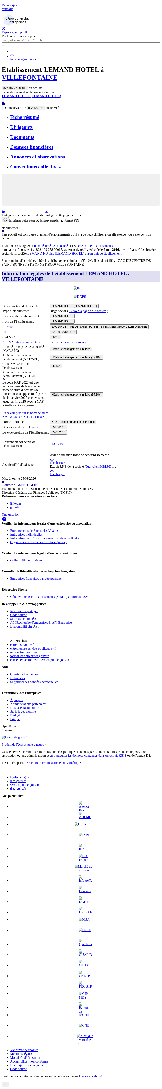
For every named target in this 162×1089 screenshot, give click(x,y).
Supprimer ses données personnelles (34, 682)
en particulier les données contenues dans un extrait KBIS (88, 755)
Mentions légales (21, 1054)
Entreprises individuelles (26, 534)
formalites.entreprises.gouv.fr (29, 656)
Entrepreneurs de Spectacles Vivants (34, 530)
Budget (15, 715)
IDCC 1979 (58, 444)
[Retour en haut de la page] (5, 1084)
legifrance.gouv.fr (22, 777)
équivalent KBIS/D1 (99, 466)
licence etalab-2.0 (90, 1076)
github (14, 507)
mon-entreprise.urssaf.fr (26, 652)
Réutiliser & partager (24, 611)
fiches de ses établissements (94, 246)
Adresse (7, 326)
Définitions (17, 678)
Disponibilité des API (24, 626)
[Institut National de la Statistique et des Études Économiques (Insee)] (81, 290)
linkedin (15, 503)
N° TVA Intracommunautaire (21, 342)
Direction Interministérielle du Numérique (53, 763)
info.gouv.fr (18, 781)
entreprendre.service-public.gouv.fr (33, 648)
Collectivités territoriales (26, 560)
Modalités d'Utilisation (25, 1057)
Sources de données (23, 619)
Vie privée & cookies (24, 1050)
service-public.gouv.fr (24, 785)
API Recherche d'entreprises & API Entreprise (41, 622)
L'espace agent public (24, 707)
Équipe (15, 719)
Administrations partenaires (28, 704)
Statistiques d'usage (23, 711)
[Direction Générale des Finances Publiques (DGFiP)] (81, 299)
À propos (16, 700)
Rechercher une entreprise (19, 36)
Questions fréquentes (24, 674)
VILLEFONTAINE (29, 77)
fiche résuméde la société (51, 246)
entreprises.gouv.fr (22, 644)
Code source (18, 615)
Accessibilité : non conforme (29, 1061)
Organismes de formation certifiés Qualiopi (38, 542)
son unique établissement (104, 253)
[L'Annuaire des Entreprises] (16, 24)
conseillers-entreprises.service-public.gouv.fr (39, 660)
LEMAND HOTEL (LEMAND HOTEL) (31, 96)
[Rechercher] (3, 45)
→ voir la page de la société (87, 311)
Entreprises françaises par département (35, 578)
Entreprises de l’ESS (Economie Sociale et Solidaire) (45, 538)
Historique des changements (28, 1065)
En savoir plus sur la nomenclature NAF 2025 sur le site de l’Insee (25, 414)
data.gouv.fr (18, 788)
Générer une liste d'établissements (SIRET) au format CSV (49, 597)
